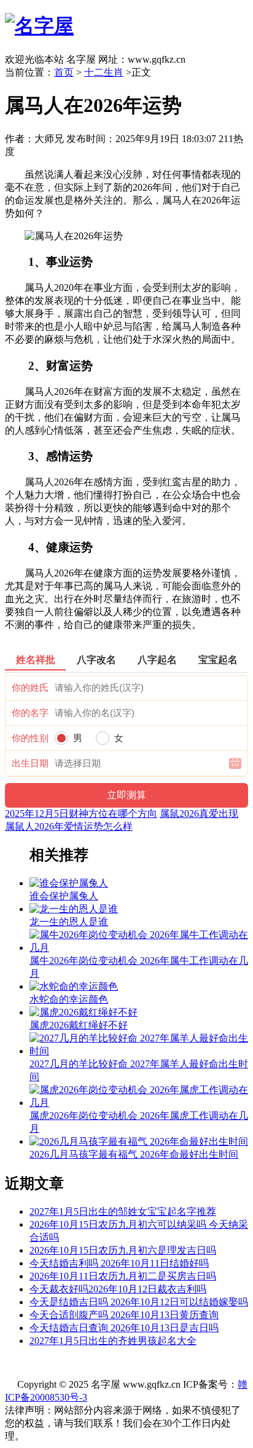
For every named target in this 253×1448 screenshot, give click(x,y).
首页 (64, 72)
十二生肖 (103, 72)
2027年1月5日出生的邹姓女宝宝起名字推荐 (122, 1211)
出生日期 (30, 763)
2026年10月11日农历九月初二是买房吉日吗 (122, 1276)
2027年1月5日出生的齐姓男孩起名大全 (113, 1340)
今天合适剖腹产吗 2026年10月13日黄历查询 (124, 1315)
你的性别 (30, 738)
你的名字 (30, 713)
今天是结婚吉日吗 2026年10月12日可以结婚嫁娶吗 (138, 1302)
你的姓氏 (30, 688)
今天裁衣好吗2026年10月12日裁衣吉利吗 (117, 1289)
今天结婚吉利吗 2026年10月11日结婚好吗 (119, 1263)
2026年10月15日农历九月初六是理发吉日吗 (122, 1250)
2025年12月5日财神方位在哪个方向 (81, 813)
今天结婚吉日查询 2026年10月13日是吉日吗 (124, 1328)
